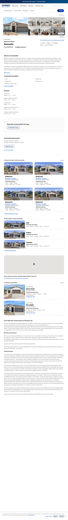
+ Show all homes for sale (11, 213)
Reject (55, 516)
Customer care (39, 5)
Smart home (23, 5)
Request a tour (9, 146)
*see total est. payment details (11, 179)
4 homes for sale (30, 313)
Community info (8, 10)
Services (31, 5)
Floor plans (25, 10)
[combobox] (58, 5)
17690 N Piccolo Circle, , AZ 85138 (53, 40)
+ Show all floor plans (10, 250)
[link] (15, 26)
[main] (34, 266)
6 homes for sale (30, 296)
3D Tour (61, 37)
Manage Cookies (48, 516)
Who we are (15, 5)
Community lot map (13, 127)
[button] (60, 10)
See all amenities (9, 86)
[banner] (34, 1)
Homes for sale (17, 10)
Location (32, 10)
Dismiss (61, 516)
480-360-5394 (9, 150)
